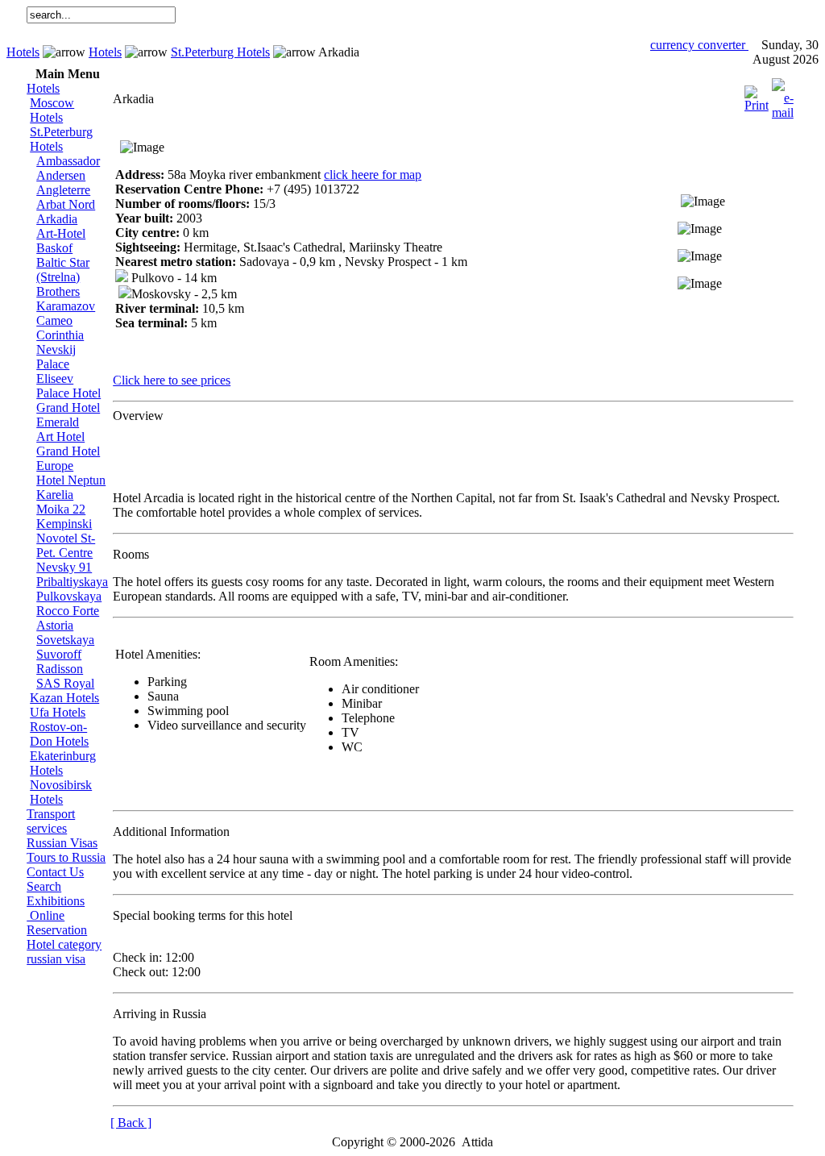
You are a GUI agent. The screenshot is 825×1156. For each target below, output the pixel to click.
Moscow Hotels (52, 110)
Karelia (54, 494)
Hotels (22, 52)
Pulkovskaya (69, 596)
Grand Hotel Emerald (68, 415)
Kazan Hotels (64, 698)
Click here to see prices (171, 380)
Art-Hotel (60, 233)
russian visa (56, 959)
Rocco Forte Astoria (67, 618)
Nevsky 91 (64, 567)
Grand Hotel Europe (68, 458)
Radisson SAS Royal (65, 676)
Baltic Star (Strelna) (62, 270)
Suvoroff (58, 654)
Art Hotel (60, 436)
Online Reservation (57, 923)
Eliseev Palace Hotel (68, 386)
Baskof (54, 248)
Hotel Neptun (71, 480)
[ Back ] (130, 1122)
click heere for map (372, 174)
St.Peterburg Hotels (220, 52)
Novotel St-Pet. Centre (65, 545)
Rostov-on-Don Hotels (59, 734)
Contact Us (55, 872)
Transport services (51, 821)
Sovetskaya (65, 640)
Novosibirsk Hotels (61, 792)
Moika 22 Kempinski (64, 516)
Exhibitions (56, 901)
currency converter (699, 45)
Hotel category (64, 944)
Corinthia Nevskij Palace (60, 349)
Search (44, 886)
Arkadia (56, 219)
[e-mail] (783, 95)
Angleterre (63, 190)
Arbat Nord (65, 204)
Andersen (60, 175)
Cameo (54, 320)
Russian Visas (62, 843)
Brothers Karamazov (65, 299)
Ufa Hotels (57, 712)
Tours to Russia (66, 857)
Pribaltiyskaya (72, 581)
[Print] (756, 95)
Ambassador (68, 161)
